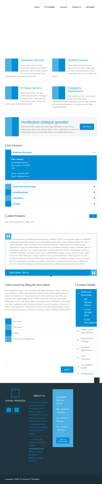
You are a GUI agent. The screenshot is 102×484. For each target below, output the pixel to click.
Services (63, 7)
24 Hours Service (31, 87)
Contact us (76, 7)
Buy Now (87, 127)
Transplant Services (32, 60)
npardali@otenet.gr (36, 449)
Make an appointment (63, 440)
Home (37, 7)
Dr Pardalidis (50, 7)
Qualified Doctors (78, 60)
